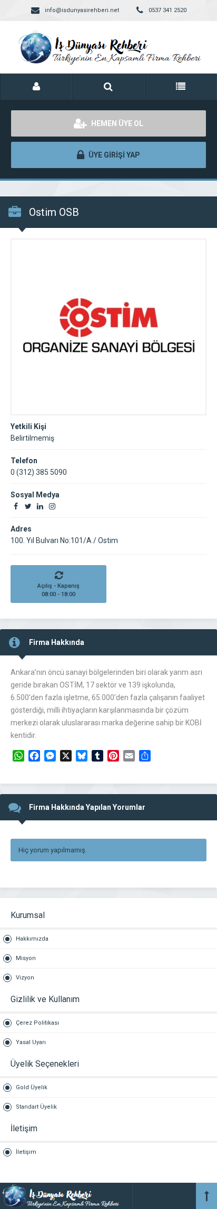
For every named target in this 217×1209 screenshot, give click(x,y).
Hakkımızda (32, 938)
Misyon (26, 958)
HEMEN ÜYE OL (116, 123)
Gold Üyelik (31, 1087)
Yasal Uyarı (31, 1042)
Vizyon (25, 977)
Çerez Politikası (37, 1022)
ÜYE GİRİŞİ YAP (113, 155)
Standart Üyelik (36, 1106)
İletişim (26, 1152)
